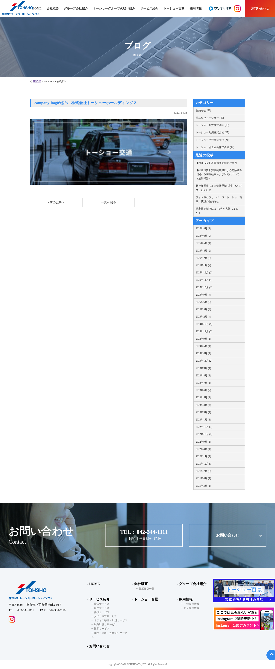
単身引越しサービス (105, 624)
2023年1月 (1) (203, 419)
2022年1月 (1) (203, 456)
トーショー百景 (174, 8)
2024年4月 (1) (203, 353)
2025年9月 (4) (203, 294)
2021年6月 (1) (203, 478)
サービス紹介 (99, 599)
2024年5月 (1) (203, 346)
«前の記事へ (56, 202)
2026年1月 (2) (203, 265)
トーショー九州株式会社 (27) (212, 132)
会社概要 (141, 584)
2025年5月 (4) (203, 309)
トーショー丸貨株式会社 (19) (212, 125)
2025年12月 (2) (204, 272)
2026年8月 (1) (203, 228)
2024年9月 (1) (203, 338)
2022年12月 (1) (204, 426)
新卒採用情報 (191, 607)
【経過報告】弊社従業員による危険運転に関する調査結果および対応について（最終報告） (219, 174)
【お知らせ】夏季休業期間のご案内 (216, 162)
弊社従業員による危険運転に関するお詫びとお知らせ (219, 187)
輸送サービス (101, 603)
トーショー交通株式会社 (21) (212, 139)
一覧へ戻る (108, 202)
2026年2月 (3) (203, 257)
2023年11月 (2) (204, 360)
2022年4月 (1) (203, 449)
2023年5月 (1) (203, 397)
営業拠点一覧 (146, 588)
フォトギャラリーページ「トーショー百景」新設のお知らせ (219, 199)
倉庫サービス (101, 607)
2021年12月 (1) (204, 463)
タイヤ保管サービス (105, 616)
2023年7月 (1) (203, 382)
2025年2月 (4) (203, 316)
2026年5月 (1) (203, 243)
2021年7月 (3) (203, 471)
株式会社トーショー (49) (210, 117)
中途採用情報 (191, 603)
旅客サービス (101, 628)
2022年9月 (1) (203, 441)
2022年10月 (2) (204, 434)
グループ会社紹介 (76, 8)
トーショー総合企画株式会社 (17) (215, 147)
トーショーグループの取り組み (114, 8)
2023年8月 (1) (203, 375)
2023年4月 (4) (203, 405)
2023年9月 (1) (203, 368)
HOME (37, 81)
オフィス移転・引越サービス (110, 620)
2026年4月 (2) (203, 250)
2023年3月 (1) (203, 412)
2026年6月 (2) (203, 235)
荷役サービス (101, 612)
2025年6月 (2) (203, 302)
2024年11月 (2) (204, 331)
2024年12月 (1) (204, 324)
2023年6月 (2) (203, 390)
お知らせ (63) (203, 110)
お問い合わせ (260, 8)
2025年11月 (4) (204, 279)
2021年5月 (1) (203, 485)
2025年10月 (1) (204, 287)
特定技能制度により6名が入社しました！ (217, 210)
